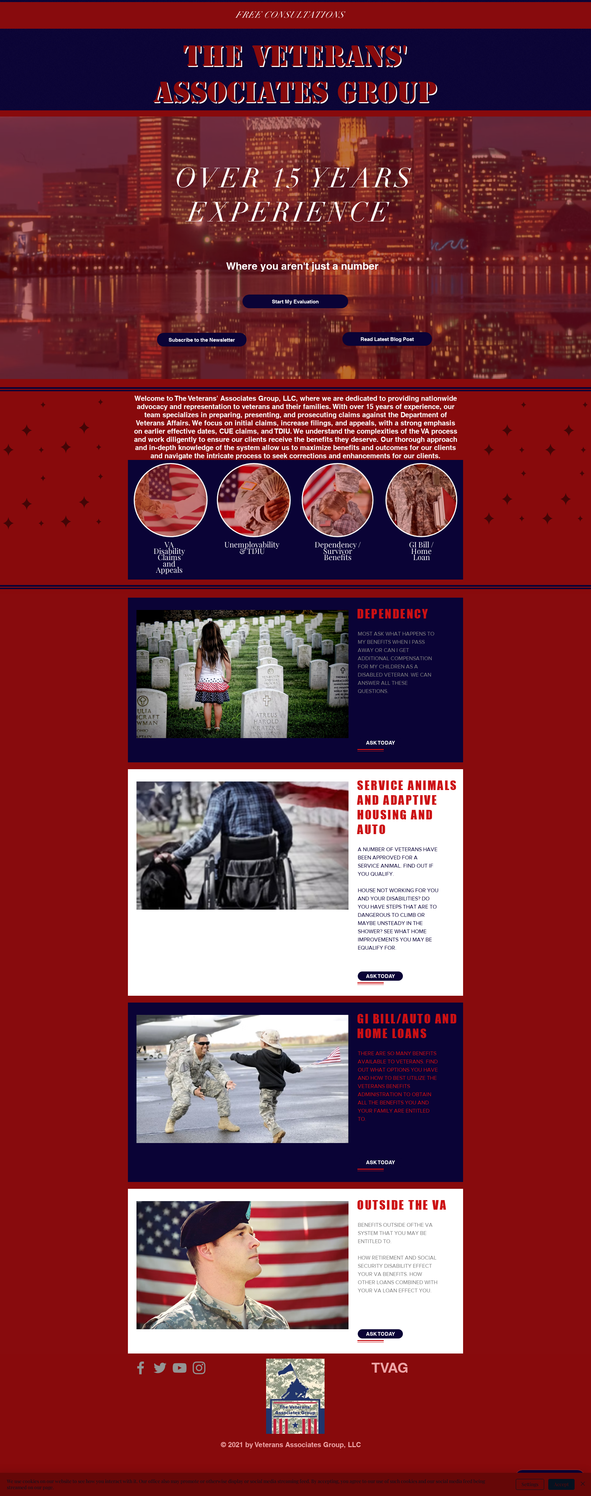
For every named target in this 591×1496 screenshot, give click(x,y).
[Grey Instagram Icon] (199, 1367)
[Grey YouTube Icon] (179, 1367)
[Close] (583, 1484)
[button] (295, 301)
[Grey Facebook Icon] (140, 1367)
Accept (561, 1484)
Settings (530, 1484)
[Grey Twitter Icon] (160, 1367)
